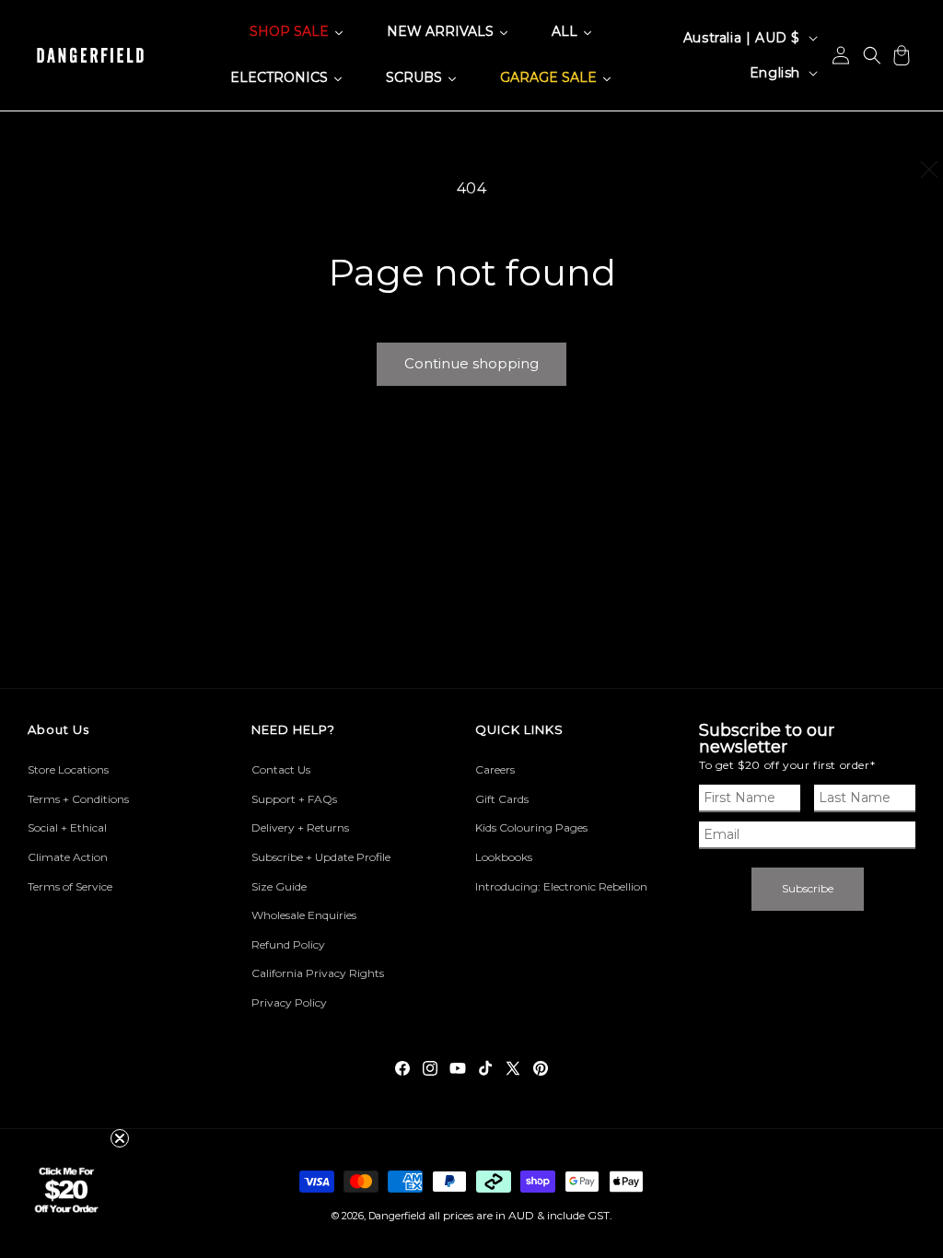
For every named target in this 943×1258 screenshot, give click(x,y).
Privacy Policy (289, 1002)
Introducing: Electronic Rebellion (561, 886)
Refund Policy (288, 944)
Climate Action (68, 857)
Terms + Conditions (78, 799)
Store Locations (68, 769)
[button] (872, 55)
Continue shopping (471, 363)
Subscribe (807, 888)
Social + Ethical (67, 827)
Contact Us (280, 769)
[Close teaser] (120, 1138)
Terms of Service (70, 886)
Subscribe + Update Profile (320, 857)
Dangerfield (396, 1215)
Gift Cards (502, 799)
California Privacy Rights (317, 973)
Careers (495, 769)
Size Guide (279, 886)
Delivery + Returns (300, 827)
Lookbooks (503, 857)
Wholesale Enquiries (303, 915)
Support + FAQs (294, 799)
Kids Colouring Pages (531, 827)
